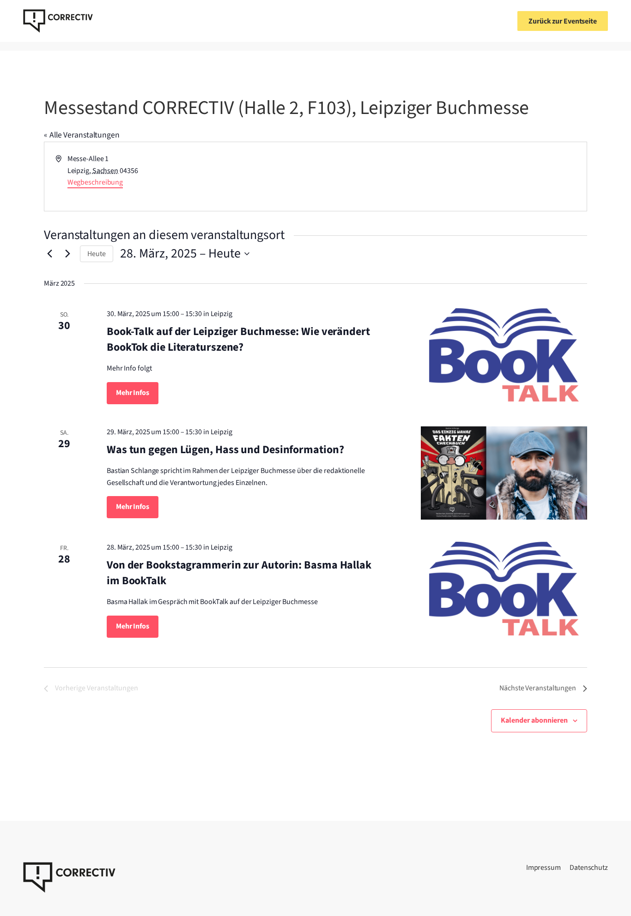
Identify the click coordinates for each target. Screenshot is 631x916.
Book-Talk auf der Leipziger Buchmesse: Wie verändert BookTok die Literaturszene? (238, 339)
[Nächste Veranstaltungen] (67, 253)
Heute (96, 254)
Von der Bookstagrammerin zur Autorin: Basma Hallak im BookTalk (239, 573)
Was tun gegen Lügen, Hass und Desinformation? (225, 450)
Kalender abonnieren (534, 720)
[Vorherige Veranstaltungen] (49, 253)
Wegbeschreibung (95, 182)
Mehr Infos (132, 393)
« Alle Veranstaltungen (82, 135)
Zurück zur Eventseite (562, 21)
